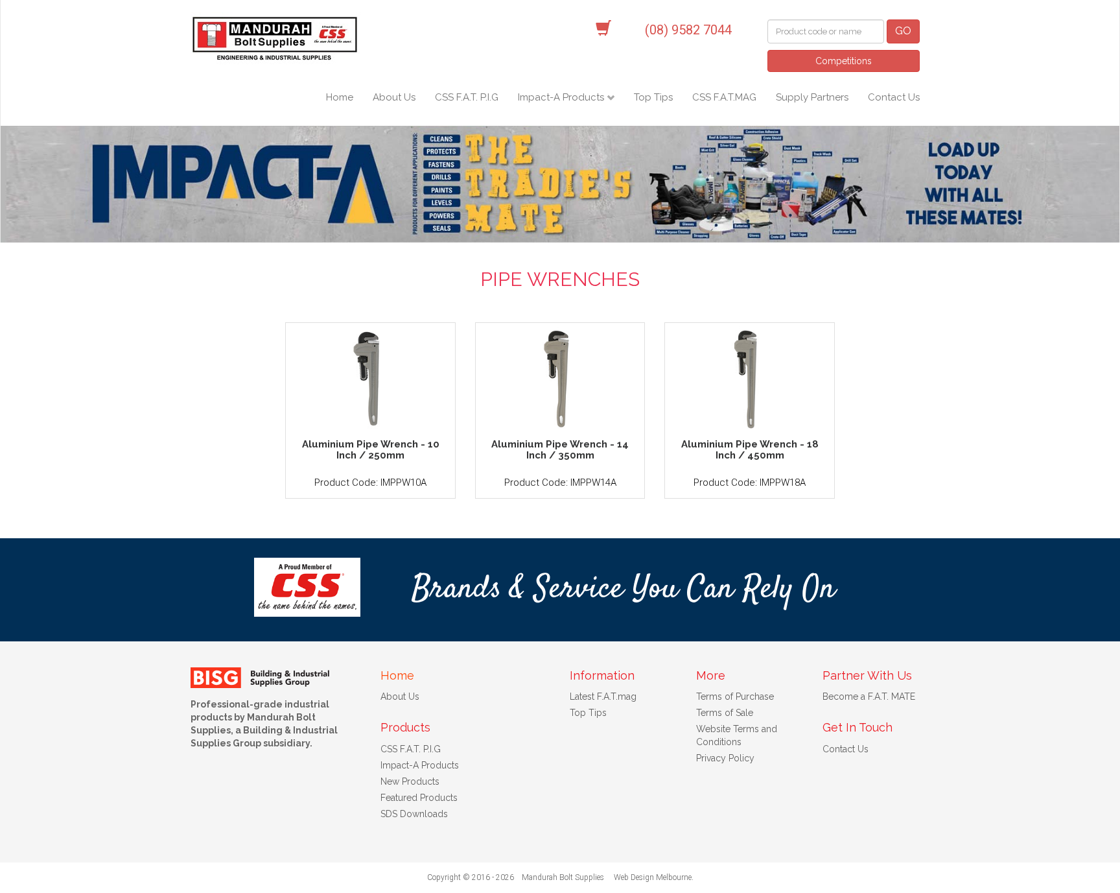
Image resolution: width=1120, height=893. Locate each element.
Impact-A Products (562, 97)
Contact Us (894, 97)
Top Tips (653, 97)
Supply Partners (812, 97)
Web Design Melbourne (653, 877)
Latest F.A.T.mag (603, 696)
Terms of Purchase (735, 696)
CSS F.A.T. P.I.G (466, 97)
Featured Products (419, 797)
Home (339, 97)
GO (903, 31)
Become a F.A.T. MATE (868, 696)
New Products (409, 781)
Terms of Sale (724, 713)
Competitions (843, 61)
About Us (394, 97)
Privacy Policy (725, 758)
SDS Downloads (414, 814)
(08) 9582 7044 (688, 30)
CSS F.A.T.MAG (724, 97)
